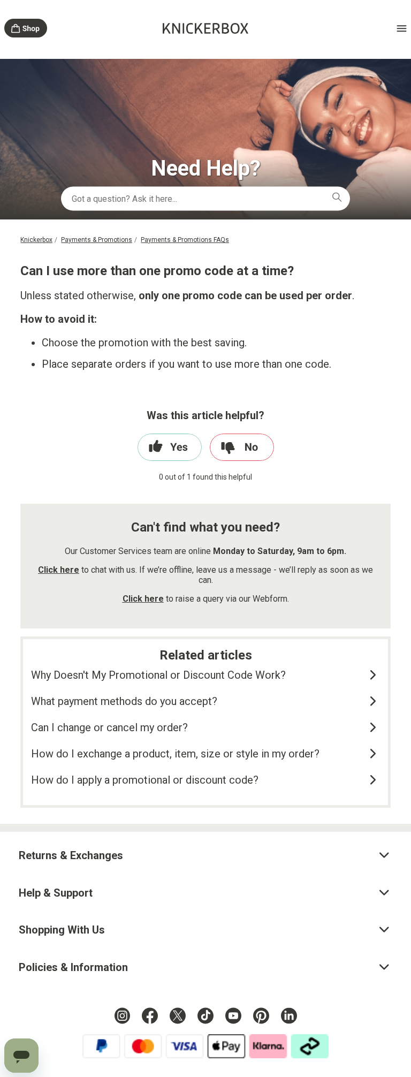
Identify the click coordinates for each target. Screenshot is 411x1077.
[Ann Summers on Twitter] (178, 1015)
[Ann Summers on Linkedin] (289, 1015)
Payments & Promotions (96, 240)
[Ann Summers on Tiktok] (205, 1015)
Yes (170, 447)
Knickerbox (36, 240)
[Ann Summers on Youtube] (233, 1015)
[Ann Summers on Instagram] (122, 1015)
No (242, 447)
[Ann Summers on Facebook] (150, 1015)
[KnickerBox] (205, 30)
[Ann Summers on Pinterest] (261, 1015)
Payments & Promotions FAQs (185, 240)
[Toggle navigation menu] (385, 28)
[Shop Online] (25, 29)
